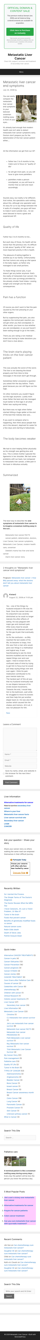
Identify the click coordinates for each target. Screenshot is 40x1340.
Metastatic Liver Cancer (20, 56)
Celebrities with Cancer (13, 987)
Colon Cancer (12, 1098)
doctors (33, 538)
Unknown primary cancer (17, 1114)
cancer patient (11, 538)
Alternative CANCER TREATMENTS (18, 955)
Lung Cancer (12, 1101)
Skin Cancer (12, 1111)
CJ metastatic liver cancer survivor (21, 1018)
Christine (10, 1015)
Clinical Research (11, 996)
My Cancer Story (11, 1055)
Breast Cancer (12, 1089)
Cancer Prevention (11, 965)
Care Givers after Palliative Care (17, 980)
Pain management (11, 1058)
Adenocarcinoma (14, 1074)
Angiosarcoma (13, 1077)
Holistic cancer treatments (15, 999)
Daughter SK (9, 1251)
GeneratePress (20, 1337)
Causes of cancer (11, 983)
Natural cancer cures (12, 926)
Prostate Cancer (13, 1108)
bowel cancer (12, 1086)
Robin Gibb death (11, 930)
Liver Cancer (8, 541)
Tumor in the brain (11, 915)
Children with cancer (12, 993)
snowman (12, 547)
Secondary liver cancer (16, 1005)
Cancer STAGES (10, 971)
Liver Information (11, 1008)
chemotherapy (10, 990)
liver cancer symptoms (23, 541)
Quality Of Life (10, 1064)
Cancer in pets (10, 958)
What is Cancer (10, 1117)
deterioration (23, 538)
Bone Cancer (12, 1083)
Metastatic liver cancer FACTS (17, 535)
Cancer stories (10, 974)
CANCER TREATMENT (13, 977)
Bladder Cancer (13, 1080)
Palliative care (10, 1061)
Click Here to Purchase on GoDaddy (20, 31)
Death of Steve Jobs (12, 933)
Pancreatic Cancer (14, 1104)
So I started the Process (14, 894)
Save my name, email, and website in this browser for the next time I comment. (20, 773)
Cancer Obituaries (11, 962)
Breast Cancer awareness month (20, 1093)
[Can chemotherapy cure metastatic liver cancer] (20, 875)
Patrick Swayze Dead (13, 936)
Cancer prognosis (11, 968)
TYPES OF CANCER (12, 1071)
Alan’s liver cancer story (15, 557)
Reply (8, 713)
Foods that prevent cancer (15, 918)
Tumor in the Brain (11, 1068)
